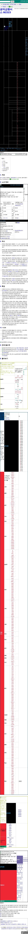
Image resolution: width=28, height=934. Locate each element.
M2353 (19, 816)
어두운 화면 (13, 4)
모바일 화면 (5, 4)
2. (0, 182)
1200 (10, 830)
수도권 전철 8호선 (20, 349)
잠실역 (26, 347)
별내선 (11, 315)
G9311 (20, 897)
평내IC (17, 271)
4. (0, 286)
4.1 (4, 167)
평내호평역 (4, 290)
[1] (17, 218)
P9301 (24, 859)
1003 (10, 828)
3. (0, 241)
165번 (13, 258)
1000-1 (10, 825)
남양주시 (14, 280)
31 (17, 901)
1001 (10, 827)
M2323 (19, 811)
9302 (19, 897)
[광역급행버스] (6, 29)
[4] (2, 339)
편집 (11, 6)
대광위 (13, 278)
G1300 (19, 882)
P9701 (27, 859)
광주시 (7, 280)
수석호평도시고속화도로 (10, 262)
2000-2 (10, 846)
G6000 (17, 892)
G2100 (19, 887)
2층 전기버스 (15, 269)
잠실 (18, 222)
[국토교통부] (7, 419)
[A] (7, 352)
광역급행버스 (14, 177)
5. (0, 345)
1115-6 (22, 877)
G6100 (20, 892)
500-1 (17, 872)
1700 (10, 839)
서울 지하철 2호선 (20, 347)
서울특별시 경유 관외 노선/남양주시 (8, 924)
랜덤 (20, 4)
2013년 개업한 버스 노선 (6, 922)
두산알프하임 (3, 238)
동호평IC (17, 264)
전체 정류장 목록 (15, 179)
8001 (10, 844)
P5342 (23, 859)
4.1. (1, 327)
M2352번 (24, 265)
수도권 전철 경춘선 (22, 351)
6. (0, 358)
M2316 (19, 810)
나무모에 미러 (24, 1)
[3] (8, 238)
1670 (10, 832)
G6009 (19, 892)
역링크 (4, 6)
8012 (10, 835)
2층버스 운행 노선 (22, 924)
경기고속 (2, 177)
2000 (10, 841)
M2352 (19, 814)
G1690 (17, 887)
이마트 (8, 236)
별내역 (19, 315)
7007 (10, 842)
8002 (10, 834)
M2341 (19, 813)
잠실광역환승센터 (19, 230)
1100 (10, 837)
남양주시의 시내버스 (12, 921)
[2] (6, 231)
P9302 (25, 859)
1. (0, 175)
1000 (10, 824)
